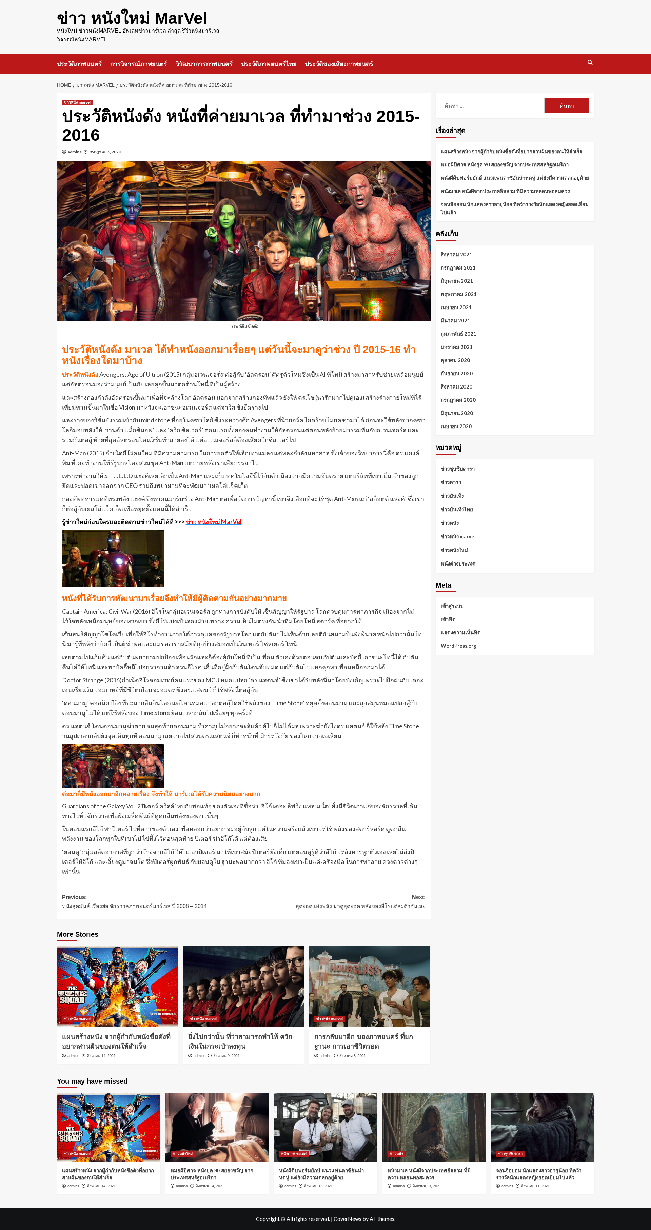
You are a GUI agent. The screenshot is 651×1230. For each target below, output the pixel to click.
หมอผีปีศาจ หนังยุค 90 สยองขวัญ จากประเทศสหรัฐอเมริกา (505, 164)
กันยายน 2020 (457, 373)
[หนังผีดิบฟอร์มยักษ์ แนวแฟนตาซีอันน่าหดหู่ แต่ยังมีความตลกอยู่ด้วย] (325, 1127)
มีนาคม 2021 (455, 320)
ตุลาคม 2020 (455, 360)
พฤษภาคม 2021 (459, 294)
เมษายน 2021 (456, 307)
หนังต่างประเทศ (458, 563)
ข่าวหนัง (450, 523)
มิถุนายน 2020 (457, 413)
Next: (361, 901)
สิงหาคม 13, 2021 (318, 1186)
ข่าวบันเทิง (452, 496)
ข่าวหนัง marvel (77, 102)
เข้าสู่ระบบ (452, 605)
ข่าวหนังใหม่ (454, 550)
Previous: (134, 901)
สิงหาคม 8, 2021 (352, 1056)
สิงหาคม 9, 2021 (226, 1056)
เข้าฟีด (448, 619)
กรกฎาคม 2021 (458, 267)
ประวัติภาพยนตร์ (79, 64)
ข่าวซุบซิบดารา (458, 468)
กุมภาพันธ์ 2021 (458, 334)
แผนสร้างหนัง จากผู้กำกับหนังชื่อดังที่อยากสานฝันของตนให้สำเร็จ (512, 151)
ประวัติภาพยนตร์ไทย (269, 64)
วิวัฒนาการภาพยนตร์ (204, 64)
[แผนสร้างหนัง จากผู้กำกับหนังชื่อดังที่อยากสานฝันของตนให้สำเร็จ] (117, 986)
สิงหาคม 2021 (456, 254)
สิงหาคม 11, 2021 (535, 1186)
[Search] (590, 62)
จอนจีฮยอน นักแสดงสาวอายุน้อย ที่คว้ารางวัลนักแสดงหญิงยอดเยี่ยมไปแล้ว (515, 208)
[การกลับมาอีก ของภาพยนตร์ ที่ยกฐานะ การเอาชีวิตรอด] (369, 986)
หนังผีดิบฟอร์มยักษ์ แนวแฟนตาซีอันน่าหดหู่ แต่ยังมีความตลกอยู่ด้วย (515, 178)
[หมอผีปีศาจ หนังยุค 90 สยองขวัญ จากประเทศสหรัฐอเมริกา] (217, 1127)
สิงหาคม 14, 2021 (101, 1056)
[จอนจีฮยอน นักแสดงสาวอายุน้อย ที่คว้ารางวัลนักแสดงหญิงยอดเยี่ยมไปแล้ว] (542, 1127)
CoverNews (347, 1218)
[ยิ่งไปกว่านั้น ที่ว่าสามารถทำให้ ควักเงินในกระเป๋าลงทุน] (243, 986)
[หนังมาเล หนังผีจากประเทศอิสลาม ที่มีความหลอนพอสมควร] (434, 1127)
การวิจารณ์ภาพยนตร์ (138, 64)
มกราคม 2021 (457, 347)
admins (74, 151)
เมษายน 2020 (456, 426)
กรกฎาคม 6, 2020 (105, 151)
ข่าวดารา (451, 482)
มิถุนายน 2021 (457, 281)
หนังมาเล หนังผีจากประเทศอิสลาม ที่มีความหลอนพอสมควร (505, 191)
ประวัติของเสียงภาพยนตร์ (339, 64)
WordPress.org (458, 645)
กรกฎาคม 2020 (458, 400)
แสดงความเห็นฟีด (461, 632)
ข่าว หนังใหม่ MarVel (132, 18)
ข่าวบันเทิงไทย (457, 509)
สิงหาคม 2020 (456, 386)
